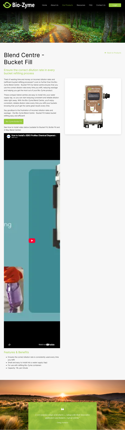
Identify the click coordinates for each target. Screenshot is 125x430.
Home (44, 5)
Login (115, 5)
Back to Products (114, 53)
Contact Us (100, 5)
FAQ (90, 5)
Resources (81, 5)
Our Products (67, 5)
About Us (54, 5)
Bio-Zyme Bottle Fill (14, 121)
